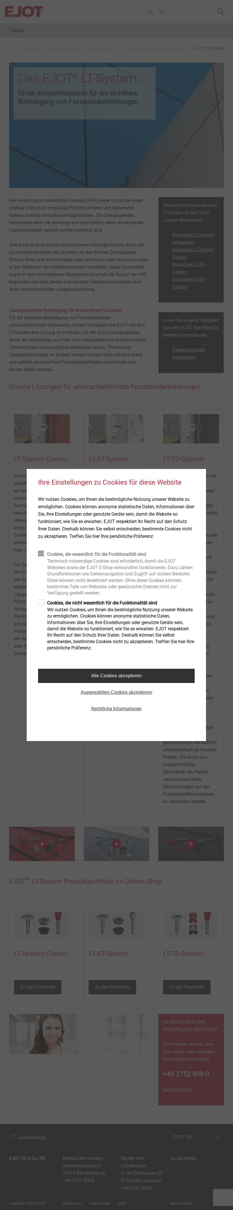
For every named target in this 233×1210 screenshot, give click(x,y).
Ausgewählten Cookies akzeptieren (116, 692)
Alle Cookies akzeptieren (116, 675)
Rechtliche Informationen (116, 708)
